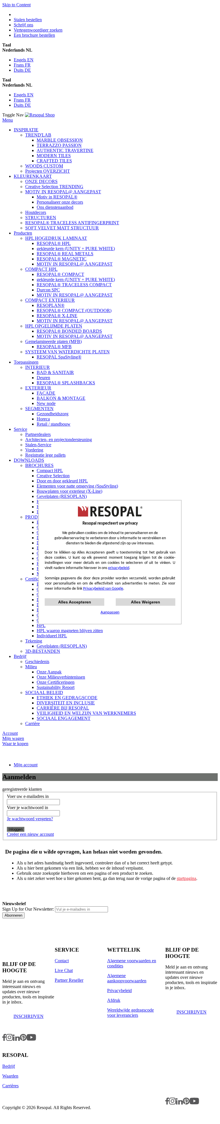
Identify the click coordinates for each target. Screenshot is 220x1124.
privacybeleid (118, 568)
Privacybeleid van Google (103, 589)
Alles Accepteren (74, 602)
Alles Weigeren (145, 602)
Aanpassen (110, 612)
